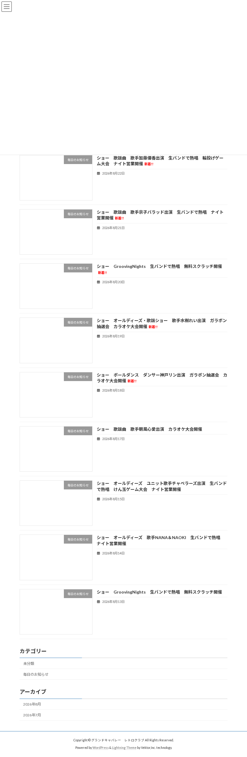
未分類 (28, 663)
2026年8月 (32, 704)
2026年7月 (32, 715)
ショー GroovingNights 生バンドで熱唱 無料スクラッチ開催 (159, 591)
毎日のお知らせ (35, 674)
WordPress (100, 747)
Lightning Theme (124, 747)
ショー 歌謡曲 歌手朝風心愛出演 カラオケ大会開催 (149, 429)
